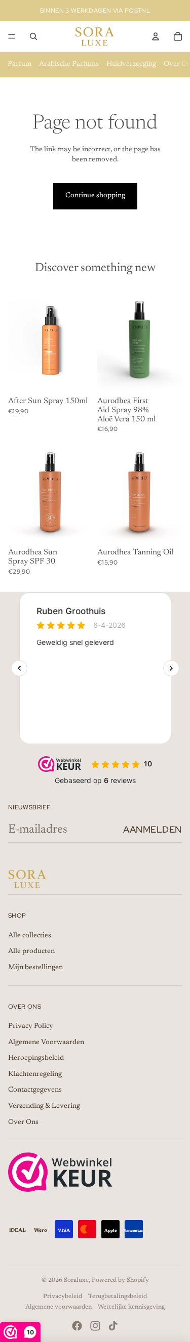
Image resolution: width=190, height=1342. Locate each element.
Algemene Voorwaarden (46, 1042)
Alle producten (31, 951)
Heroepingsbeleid (36, 1058)
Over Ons (23, 1122)
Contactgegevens (35, 1090)
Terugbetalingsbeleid (117, 1296)
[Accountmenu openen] (155, 36)
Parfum (19, 64)
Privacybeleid (62, 1296)
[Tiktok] (113, 1326)
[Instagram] (95, 1326)
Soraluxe (76, 1280)
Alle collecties (29, 935)
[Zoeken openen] (33, 36)
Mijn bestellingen (35, 967)
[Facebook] (77, 1326)
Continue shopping (95, 195)
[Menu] (11, 36)
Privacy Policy (30, 1026)
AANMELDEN (152, 829)
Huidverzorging (131, 64)
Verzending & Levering (44, 1106)
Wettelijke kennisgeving (131, 1307)
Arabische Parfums (69, 64)
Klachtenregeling (35, 1074)
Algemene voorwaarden (58, 1307)
